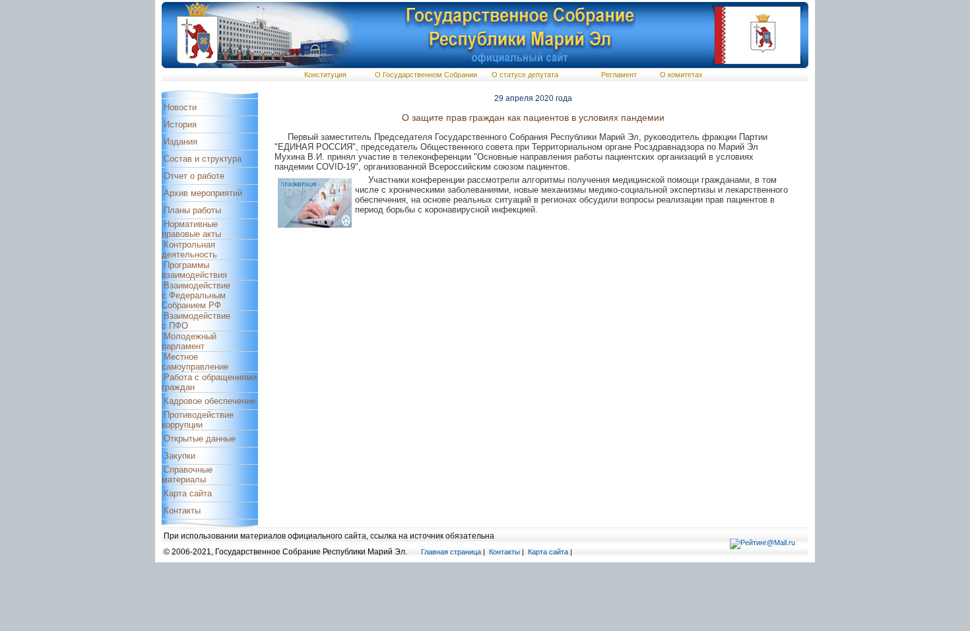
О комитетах (681, 75)
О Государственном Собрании (426, 75)
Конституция (325, 75)
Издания (180, 142)
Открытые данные (200, 439)
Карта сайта (188, 493)
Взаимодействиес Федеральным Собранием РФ (196, 295)
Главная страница (451, 552)
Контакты (182, 510)
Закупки (179, 456)
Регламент (619, 75)
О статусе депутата (525, 75)
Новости (180, 107)
